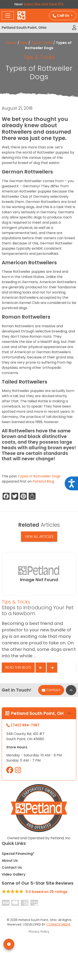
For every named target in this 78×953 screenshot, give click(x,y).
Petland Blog (43, 481)
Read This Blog (18, 667)
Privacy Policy (39, 931)
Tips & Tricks (41, 42)
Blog (24, 42)
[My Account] (74, 27)
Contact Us (12, 867)
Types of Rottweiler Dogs (39, 476)
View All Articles (39, 536)
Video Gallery (14, 874)
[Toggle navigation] (8, 15)
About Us (10, 860)
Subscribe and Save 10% (44, 4)
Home (11, 42)
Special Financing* (18, 853)
